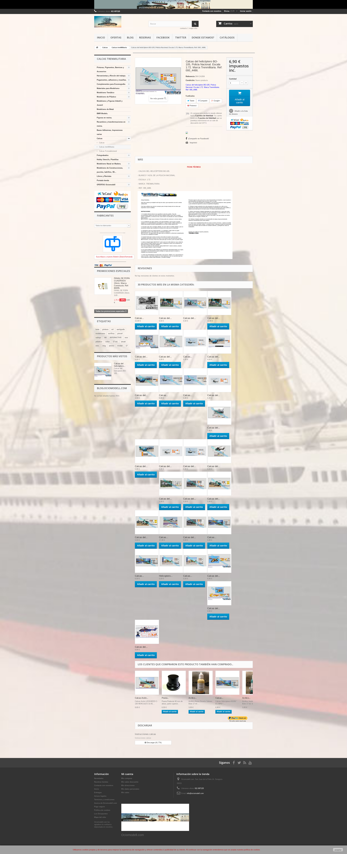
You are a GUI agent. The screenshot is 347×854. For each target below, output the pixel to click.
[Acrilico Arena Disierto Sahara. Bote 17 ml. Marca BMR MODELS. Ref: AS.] (201, 683)
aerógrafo (121, 329)
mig (104, 346)
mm (126, 338)
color (107, 342)
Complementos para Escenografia (111, 84)
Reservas (145, 37)
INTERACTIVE (116, 338)
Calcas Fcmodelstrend (108, 151)
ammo (111, 346)
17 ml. (115, 342)
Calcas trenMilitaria (106, 147)
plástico (99, 342)
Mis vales (125, 793)
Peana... (165, 698)
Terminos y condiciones (104, 800)
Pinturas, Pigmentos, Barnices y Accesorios (110, 69)
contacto (183, 28)
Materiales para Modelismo (108, 88)
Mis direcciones (128, 785)
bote (97, 329)
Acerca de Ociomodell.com (105, 803)
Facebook (163, 37)
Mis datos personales (130, 789)
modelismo (100, 333)
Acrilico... (193, 698)
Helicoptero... (166, 576)
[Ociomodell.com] (119, 21)
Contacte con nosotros (211, 11)
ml (112, 329)
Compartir (203, 101)
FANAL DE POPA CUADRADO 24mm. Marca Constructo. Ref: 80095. (122, 283)
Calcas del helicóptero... (119, 364)
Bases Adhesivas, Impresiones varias (110, 132)
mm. (97, 346)
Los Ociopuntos (101, 814)
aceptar (338, 850)
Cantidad (233, 79)
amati (123, 342)
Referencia (190, 76)
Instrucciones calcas (145, 734)
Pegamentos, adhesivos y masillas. (111, 80)
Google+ (216, 101)
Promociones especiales (113, 271)
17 (127, 346)
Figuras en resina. (104, 118)
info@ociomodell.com (195, 793)
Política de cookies (102, 810)
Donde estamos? (203, 37)
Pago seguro (99, 807)
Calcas (99, 138)
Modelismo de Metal (105, 109)
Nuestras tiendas (101, 782)
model (120, 346)
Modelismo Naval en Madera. (109, 164)
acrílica (111, 333)
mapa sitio (193, 28)
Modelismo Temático (105, 93)
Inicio (101, 37)
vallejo (98, 338)
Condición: (190, 80)
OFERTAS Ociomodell (106, 185)
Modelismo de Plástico (106, 97)
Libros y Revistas (104, 176)
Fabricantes (105, 215)
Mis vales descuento (129, 782)
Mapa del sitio (100, 817)
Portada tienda (103, 180)
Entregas (98, 793)
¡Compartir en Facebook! (198, 139)
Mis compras (126, 778)
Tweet (191, 101)
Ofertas (115, 37)
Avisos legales (100, 796)
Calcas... (139, 318)
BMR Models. (102, 113)
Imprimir (193, 143)
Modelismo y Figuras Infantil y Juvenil (109, 103)
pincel (120, 333)
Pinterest (193, 106)
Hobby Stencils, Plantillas (107, 159)
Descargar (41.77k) (154, 743)
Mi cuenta (127, 774)
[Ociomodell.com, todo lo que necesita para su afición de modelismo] (173, 4)
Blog (130, 37)
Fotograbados (102, 155)
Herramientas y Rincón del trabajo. (111, 76)
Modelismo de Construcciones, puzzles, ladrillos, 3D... (110, 170)
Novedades (98, 778)
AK (105, 338)
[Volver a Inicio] (97, 47)
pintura (105, 329)
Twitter (180, 37)
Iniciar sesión (245, 11)
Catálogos (227, 37)
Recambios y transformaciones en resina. (111, 124)
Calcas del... (165, 318)
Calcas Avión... (141, 698)
